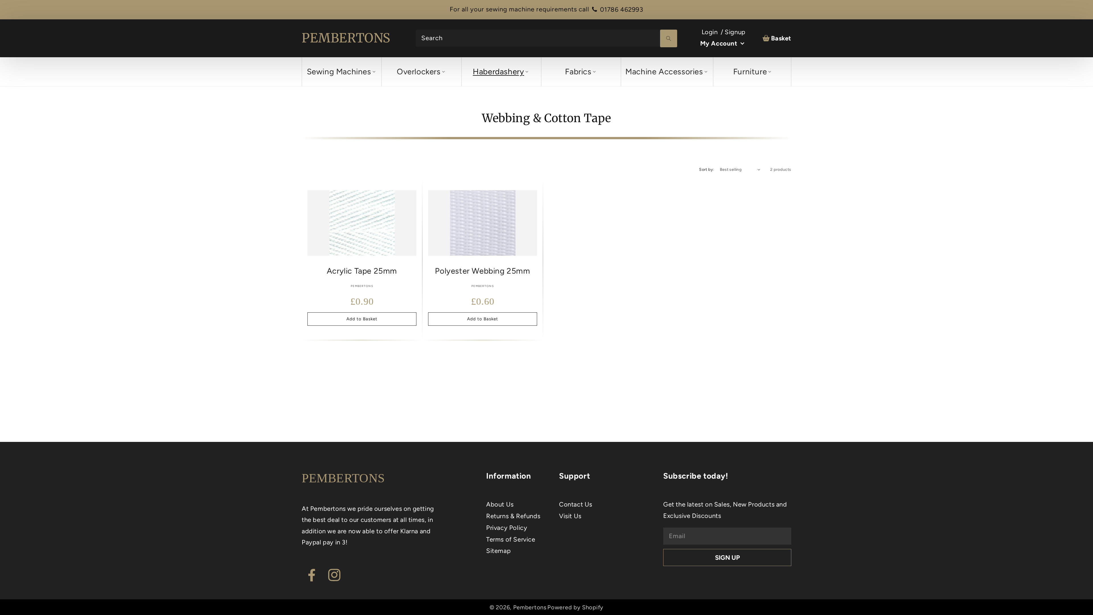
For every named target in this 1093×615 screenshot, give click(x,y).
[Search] (668, 38)
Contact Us (575, 504)
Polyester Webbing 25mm (482, 271)
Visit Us (570, 516)
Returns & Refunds (513, 516)
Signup (735, 32)
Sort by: (706, 169)
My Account (718, 43)
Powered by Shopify (575, 607)
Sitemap (498, 551)
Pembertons (529, 607)
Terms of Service (510, 539)
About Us (500, 504)
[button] (341, 71)
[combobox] (546, 38)
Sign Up (727, 557)
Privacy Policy (506, 528)
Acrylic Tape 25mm (362, 271)
